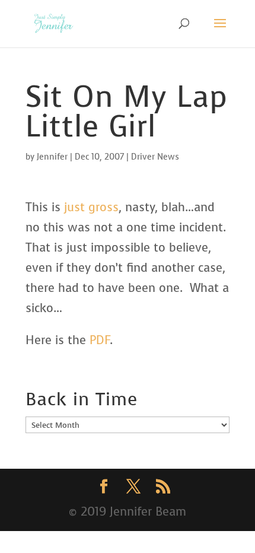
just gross (91, 207)
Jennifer (52, 157)
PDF (100, 340)
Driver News (155, 157)
